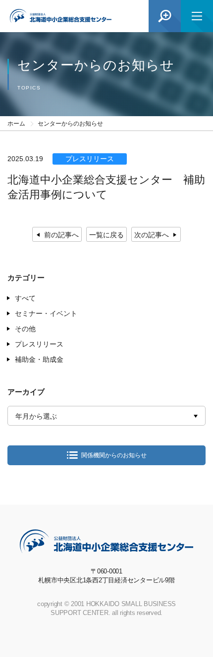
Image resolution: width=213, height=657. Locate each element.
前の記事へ (61, 235)
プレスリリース (39, 344)
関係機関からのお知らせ (114, 455)
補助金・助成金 (39, 359)
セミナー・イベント (46, 313)
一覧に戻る (106, 235)
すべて (25, 298)
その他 (25, 329)
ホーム (16, 123)
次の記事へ (151, 235)
